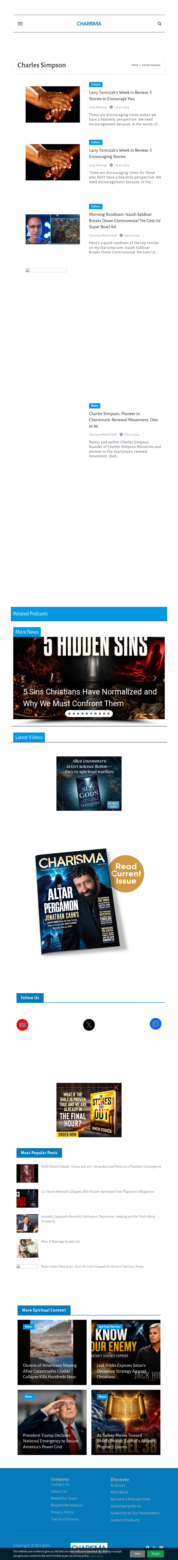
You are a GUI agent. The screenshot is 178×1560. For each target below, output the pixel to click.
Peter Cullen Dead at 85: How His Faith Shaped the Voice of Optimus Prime (92, 1266)
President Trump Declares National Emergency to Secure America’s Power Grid (50, 1441)
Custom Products (124, 1520)
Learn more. (97, 1555)
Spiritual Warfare (110, 1326)
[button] (92, 678)
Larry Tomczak (98, 165)
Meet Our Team (64, 1498)
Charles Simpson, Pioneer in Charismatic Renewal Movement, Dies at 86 (123, 419)
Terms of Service (64, 1519)
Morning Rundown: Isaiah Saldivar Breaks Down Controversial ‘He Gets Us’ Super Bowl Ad (125, 220)
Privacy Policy (62, 1512)
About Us (59, 1491)
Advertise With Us (125, 1506)
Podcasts (117, 1485)
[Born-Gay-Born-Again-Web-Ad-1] (89, 783)
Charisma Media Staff (103, 235)
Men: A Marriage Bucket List (60, 1241)
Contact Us (60, 1484)
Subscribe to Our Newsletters (134, 1513)
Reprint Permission (67, 1505)
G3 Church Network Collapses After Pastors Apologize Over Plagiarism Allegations (97, 1191)
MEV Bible (119, 1492)
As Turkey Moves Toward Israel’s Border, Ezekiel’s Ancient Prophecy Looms (126, 1441)
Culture (95, 84)
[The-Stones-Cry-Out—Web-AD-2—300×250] (89, 1110)
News (94, 405)
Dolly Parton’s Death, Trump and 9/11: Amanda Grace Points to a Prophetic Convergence (101, 1166)
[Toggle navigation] (20, 24)
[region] (89, 681)
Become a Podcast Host (130, 1499)
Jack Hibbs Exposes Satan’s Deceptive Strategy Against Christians (121, 1371)
